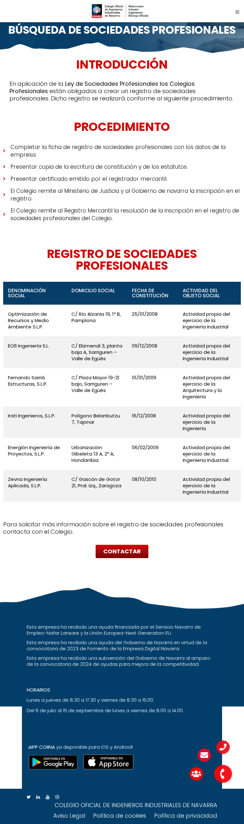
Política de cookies (119, 816)
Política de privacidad (185, 816)
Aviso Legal (69, 816)
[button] (122, 551)
